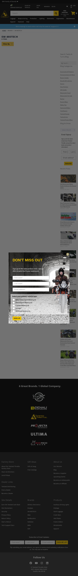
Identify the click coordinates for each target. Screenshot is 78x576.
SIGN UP (17, 318)
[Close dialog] (68, 254)
